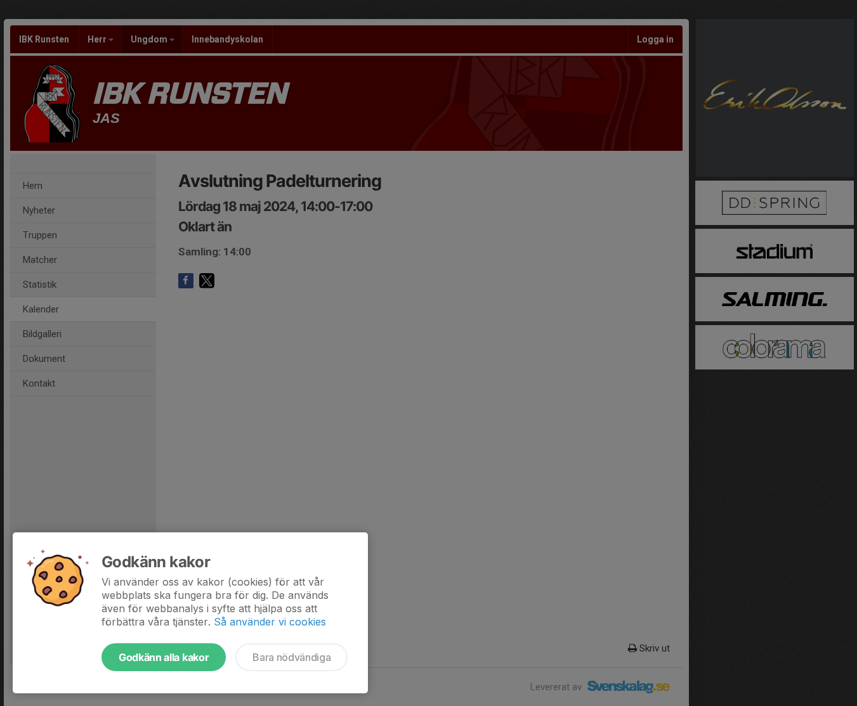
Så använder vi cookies (270, 621)
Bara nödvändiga (291, 657)
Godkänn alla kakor (164, 657)
